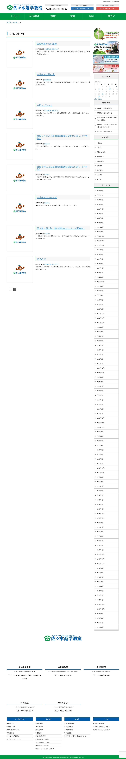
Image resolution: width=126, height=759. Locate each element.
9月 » (100, 99)
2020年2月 (100, 463)
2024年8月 (100, 254)
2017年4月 (100, 586)
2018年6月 (100, 532)
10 (110, 89)
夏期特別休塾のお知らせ (104, 113)
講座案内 (53, 17)
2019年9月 (100, 477)
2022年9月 (100, 327)
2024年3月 (100, 273)
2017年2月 (100, 595)
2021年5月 (100, 395)
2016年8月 (100, 618)
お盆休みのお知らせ (47, 197)
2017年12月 (100, 554)
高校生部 (40, 730)
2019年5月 (100, 495)
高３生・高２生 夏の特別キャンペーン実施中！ (61, 228)
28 (99, 96)
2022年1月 (100, 363)
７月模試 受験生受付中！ (105, 131)
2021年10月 (100, 373)
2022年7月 (100, 336)
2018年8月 (100, 523)
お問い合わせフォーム (108, 8)
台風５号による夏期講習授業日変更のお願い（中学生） (62, 168)
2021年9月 (100, 377)
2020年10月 (100, 427)
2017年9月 (100, 568)
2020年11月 (100, 423)
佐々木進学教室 (34, 17)
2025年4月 (100, 227)
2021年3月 (100, 404)
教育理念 (11, 723)
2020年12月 (100, 418)
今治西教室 (100, 161)
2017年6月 (100, 582)
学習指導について (13, 730)
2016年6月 (100, 627)
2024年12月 (100, 236)
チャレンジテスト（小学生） (46, 749)
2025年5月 (100, 223)
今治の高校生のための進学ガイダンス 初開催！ (107, 118)
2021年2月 (100, 409)
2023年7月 (100, 291)
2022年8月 (100, 332)
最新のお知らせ (99, 723)
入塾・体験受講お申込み (102, 726)
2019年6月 (100, 491)
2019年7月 (100, 486)
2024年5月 (100, 263)
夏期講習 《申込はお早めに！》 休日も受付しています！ (108, 125)
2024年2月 (100, 277)
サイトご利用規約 (13, 736)
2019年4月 (100, 500)
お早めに (41, 258)
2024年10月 (100, 245)
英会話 (39, 733)
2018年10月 (100, 518)
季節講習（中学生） (43, 739)
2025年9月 (100, 218)
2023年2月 (100, 309)
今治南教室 (47, 49)
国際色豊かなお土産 (47, 43)
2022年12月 (100, 313)
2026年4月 (100, 209)
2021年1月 (100, 413)
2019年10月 (100, 473)
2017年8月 (100, 573)
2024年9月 (100, 250)
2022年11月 (100, 318)
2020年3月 (100, 459)
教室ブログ (111, 17)
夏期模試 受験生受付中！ (105, 108)
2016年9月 (100, 613)
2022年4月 (100, 350)
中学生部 (40, 726)
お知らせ (91, 17)
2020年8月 (100, 436)
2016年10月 (100, 609)
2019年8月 (100, 482)
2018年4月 (100, 541)
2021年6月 (100, 391)
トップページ (15, 17)
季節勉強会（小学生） (44, 742)
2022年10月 (100, 323)
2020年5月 (100, 450)
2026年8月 (100, 191)
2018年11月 (100, 513)
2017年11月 (100, 559)
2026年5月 (100, 204)
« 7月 (95, 99)
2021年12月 (100, 368)
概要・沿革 (11, 726)
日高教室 (99, 175)
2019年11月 (100, 468)
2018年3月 (100, 545)
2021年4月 (100, 400)
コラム (99, 147)
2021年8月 (100, 382)
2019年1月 (100, 509)
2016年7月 (100, 623)
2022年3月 (100, 354)
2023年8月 (100, 286)
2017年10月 (100, 563)
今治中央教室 (101, 152)
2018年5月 (100, 536)
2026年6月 (100, 200)
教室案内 (11, 733)
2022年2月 (100, 359)
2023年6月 (100, 295)
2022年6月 (100, 341)
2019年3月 (100, 504)
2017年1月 (100, 600)
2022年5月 (100, 345)
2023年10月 (100, 282)
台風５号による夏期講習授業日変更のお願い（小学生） (62, 137)
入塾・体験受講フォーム (83, 8)
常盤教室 (99, 166)
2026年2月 (100, 213)
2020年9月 (100, 432)
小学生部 (40, 723)
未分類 (99, 179)
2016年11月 (100, 604)
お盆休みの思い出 (46, 74)
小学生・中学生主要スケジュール (76, 736)
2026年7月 (100, 195)
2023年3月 (100, 304)
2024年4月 (100, 268)
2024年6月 (100, 259)
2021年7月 (100, 386)
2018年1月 (100, 550)
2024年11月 (100, 241)
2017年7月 (100, 577)
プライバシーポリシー (15, 739)
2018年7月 (100, 527)
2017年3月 (100, 591)
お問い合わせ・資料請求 (102, 730)
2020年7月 (100, 441)
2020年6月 (100, 445)
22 (102, 94)
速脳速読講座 (41, 736)
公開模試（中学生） (43, 745)
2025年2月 (100, 232)
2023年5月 (100, 300)
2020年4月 (100, 454)
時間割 (72, 17)
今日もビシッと (45, 105)
